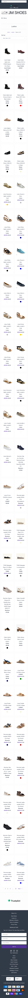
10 (15, 888)
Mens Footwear (14, 960)
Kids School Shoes (14, 964)
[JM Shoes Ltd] (14, 13)
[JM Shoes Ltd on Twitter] (11, 951)
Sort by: (3, 35)
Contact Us (14, 918)
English (9, 979)
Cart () (16, 7)
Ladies (14, 26)
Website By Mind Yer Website (19, 983)
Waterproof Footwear (14, 968)
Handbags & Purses (14, 970)
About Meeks (14, 916)
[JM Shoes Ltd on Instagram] (17, 951)
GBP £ (17, 979)
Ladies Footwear (14, 962)
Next (19, 888)
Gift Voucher (14, 972)
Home (14, 955)
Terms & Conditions (14, 922)
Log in (11, 7)
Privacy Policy (14, 924)
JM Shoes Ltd (9, 983)
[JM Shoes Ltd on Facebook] (14, 951)
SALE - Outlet (14, 966)
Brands (14, 957)
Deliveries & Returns (14, 920)
